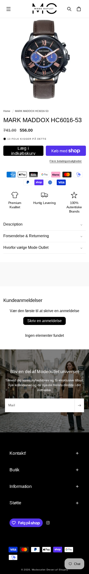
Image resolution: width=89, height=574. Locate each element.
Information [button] (20, 486)
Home (6, 111)
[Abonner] (79, 405)
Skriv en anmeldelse (44, 321)
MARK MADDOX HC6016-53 (31, 111)
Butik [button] (14, 469)
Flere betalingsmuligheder (66, 161)
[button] (8, 9)
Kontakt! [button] (17, 453)
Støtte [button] (15, 502)
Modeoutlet (39, 569)
